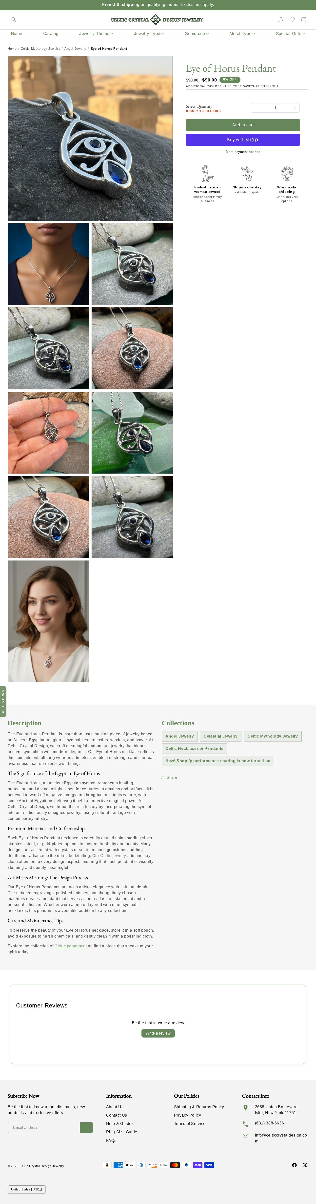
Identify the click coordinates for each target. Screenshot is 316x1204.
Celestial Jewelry (221, 736)
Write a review (158, 1033)
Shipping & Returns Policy (199, 1107)
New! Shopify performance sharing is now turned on (218, 761)
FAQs (111, 1140)
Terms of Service (190, 1124)
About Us (115, 1107)
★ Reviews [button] (3, 701)
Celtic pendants (69, 946)
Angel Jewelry (75, 48)
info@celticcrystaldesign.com (281, 1138)
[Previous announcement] (17, 5)
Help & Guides (120, 1124)
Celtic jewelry (113, 856)
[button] (13, 19)
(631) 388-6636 (269, 1123)
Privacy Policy (187, 1115)
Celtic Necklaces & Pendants (194, 748)
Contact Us (116, 1115)
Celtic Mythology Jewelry (40, 48)
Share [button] (172, 777)
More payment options (243, 152)
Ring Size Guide (121, 1132)
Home (12, 48)
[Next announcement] (299, 5)
